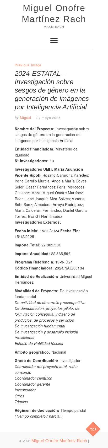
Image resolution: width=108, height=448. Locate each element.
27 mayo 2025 (48, 117)
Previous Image (28, 64)
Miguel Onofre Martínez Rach (54, 13)
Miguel (25, 117)
